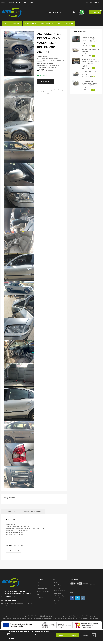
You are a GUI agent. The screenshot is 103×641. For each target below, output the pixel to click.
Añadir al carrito (45, 81)
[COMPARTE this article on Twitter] (51, 90)
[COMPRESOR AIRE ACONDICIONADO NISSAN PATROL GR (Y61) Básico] (76, 83)
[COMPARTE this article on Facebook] (47, 90)
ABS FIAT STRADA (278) (89, 71)
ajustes (11, 638)
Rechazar (73, 635)
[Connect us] (72, 597)
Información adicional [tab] (32, 511)
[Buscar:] (62, 12)
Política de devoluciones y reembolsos (59, 596)
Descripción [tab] (10, 511)
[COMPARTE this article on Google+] (54, 90)
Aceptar (61, 635)
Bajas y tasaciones (47, 23)
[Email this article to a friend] (47, 93)
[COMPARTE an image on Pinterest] (58, 90)
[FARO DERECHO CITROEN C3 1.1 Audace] (76, 50)
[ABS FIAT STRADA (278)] (76, 74)
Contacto (69, 23)
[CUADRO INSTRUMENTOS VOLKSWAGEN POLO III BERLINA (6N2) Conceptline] (76, 39)
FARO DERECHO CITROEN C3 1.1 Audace (90, 50)
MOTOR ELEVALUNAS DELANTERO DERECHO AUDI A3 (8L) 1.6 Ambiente (90, 61)
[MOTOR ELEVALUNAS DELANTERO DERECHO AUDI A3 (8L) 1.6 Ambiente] (76, 61)
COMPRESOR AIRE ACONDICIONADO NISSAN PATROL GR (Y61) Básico (89, 83)
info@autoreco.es (10, 600)
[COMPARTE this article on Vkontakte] (62, 90)
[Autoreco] (10, 12)
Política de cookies (60, 591)
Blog (59, 23)
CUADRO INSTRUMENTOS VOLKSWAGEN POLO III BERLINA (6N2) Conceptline (90, 39)
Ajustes (85, 635)
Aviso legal (57, 588)
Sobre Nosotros (30, 23)
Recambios (16, 23)
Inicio (5, 23)
